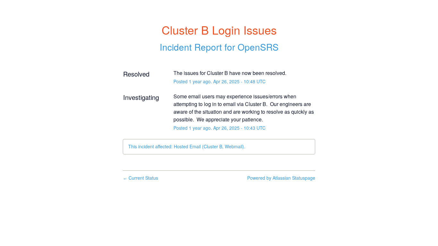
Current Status (140, 178)
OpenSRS (258, 46)
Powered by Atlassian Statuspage (281, 178)
